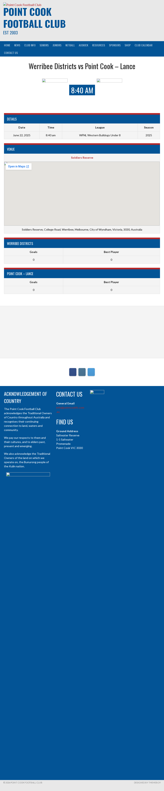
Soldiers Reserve (82, 157)
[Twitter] (91, 372)
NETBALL (70, 45)
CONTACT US (11, 53)
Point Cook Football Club (34, 17)
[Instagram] (82, 372)
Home (7, 45)
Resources (98, 45)
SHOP (128, 45)
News (17, 45)
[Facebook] (72, 372)
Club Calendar (143, 45)
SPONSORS (115, 45)
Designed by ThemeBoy (147, 782)
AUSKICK (83, 45)
